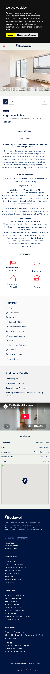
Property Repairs (13, 604)
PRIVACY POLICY (10, 543)
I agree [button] (10, 35)
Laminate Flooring (16, 336)
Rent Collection (12, 601)
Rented (5, 111)
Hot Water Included (17, 327)
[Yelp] (36, 670)
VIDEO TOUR (25, 138)
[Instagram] (18, 670)
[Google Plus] (27, 670)
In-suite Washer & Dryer (18, 331)
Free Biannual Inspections (17, 616)
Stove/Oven (13, 359)
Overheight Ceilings (17, 345)
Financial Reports (13, 613)
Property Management (16, 595)
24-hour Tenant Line (15, 610)
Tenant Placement (13, 598)
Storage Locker (15, 354)
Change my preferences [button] (26, 35)
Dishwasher (13, 313)
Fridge (11, 317)
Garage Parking (15, 322)
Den (10, 308)
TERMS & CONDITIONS (11, 546)
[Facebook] (14, 670)
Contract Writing (13, 607)
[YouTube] (31, 670)
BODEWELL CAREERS (11, 548)
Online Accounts (13, 619)
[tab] (5, 101)
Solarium (12, 350)
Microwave (13, 340)
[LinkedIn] (23, 670)
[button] (44, 101)
